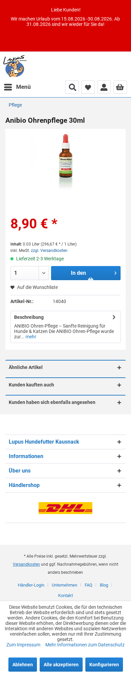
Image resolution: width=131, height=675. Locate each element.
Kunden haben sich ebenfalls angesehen (52, 402)
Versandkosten (26, 564)
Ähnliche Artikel (26, 367)
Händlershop (24, 485)
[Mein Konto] (104, 87)
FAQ (88, 585)
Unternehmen (64, 585)
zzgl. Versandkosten (49, 250)
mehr (30, 336)
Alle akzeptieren (61, 664)
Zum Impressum (23, 644)
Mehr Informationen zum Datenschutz (85, 644)
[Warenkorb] (120, 87)
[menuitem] (17, 87)
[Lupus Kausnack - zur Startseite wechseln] (15, 66)
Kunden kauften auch (31, 384)
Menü (23, 86)
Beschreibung (29, 317)
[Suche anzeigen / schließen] (72, 87)
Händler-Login (31, 585)
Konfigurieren (104, 664)
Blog (104, 585)
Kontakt (65, 595)
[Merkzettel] (88, 87)
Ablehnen (22, 664)
